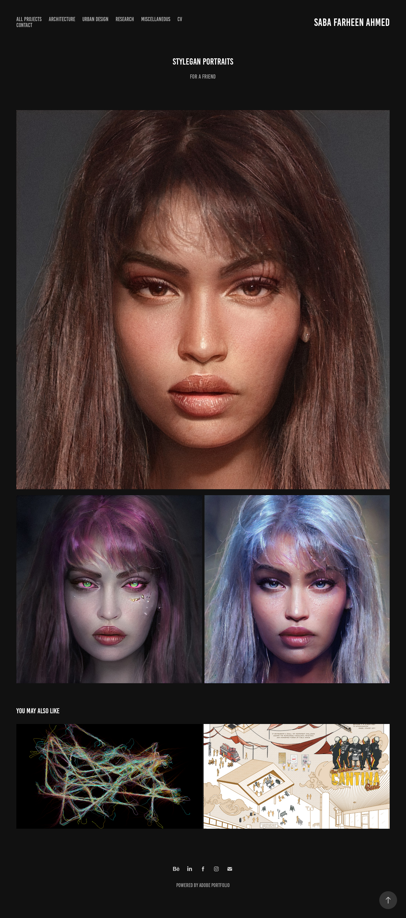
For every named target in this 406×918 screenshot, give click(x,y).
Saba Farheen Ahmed (352, 22)
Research (125, 19)
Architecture (62, 19)
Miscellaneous (155, 19)
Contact (24, 25)
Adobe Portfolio (214, 885)
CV (179, 19)
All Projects (29, 19)
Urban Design (95, 19)
